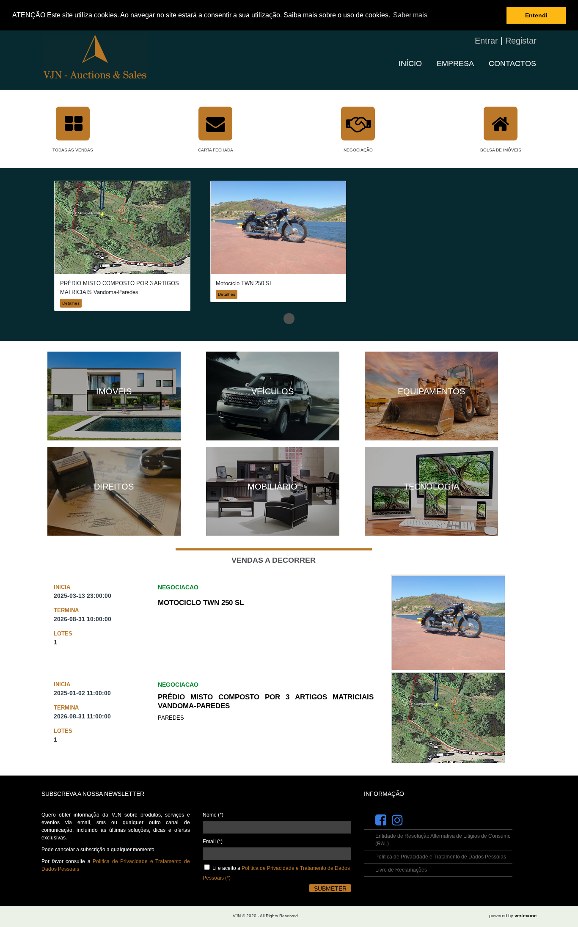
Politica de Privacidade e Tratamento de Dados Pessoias (440, 857)
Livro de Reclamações (401, 870)
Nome (213, 815)
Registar (521, 40)
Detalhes (71, 303)
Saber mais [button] (410, 15)
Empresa (455, 63)
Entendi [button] (536, 15)
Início (410, 63)
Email (213, 841)
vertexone (526, 915)
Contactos (512, 63)
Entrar (486, 40)
